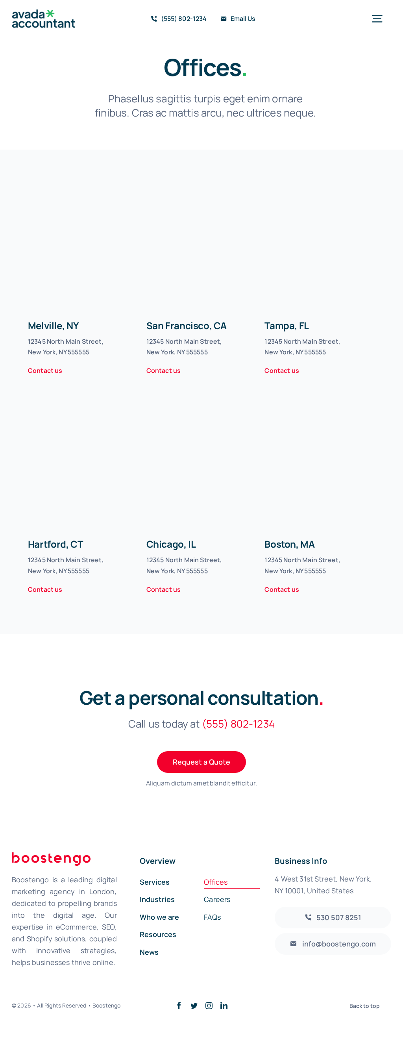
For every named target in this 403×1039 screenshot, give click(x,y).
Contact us (45, 370)
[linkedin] (223, 1005)
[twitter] (194, 1005)
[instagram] (209, 1005)
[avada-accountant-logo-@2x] (44, 13)
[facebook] (179, 1005)
